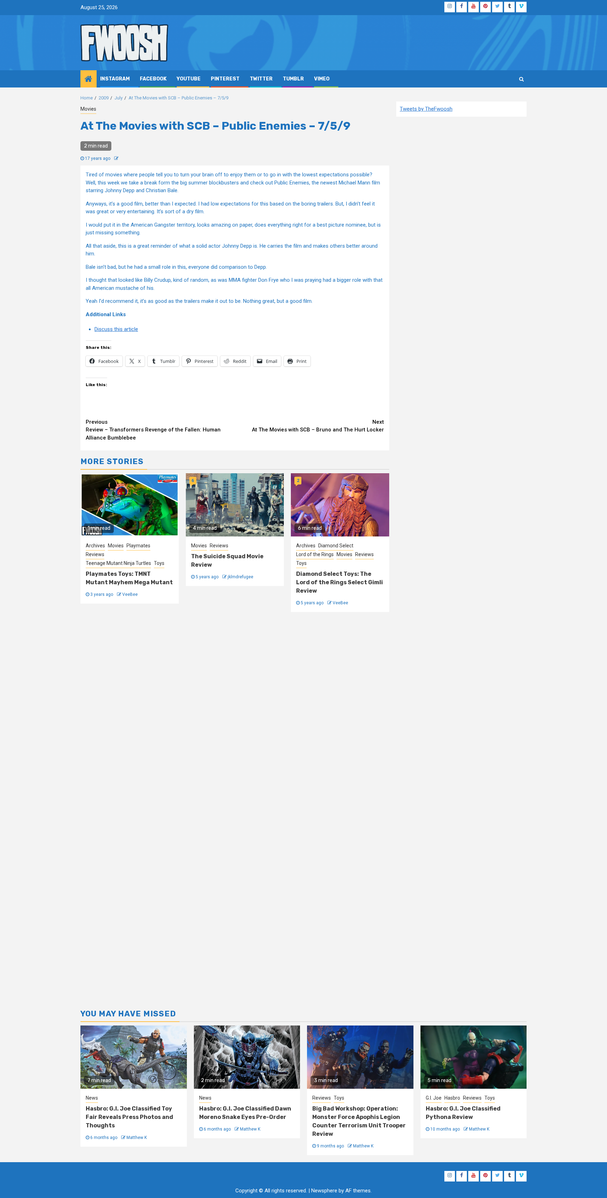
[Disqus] (234, 714)
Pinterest (225, 79)
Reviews (95, 554)
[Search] (521, 79)
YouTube (189, 79)
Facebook (153, 79)
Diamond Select (335, 545)
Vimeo (321, 79)
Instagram (115, 79)
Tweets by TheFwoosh (426, 109)
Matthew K (136, 1137)
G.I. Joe (434, 1098)
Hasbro (452, 1098)
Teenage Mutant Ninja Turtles (118, 563)
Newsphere (324, 1190)
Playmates (138, 545)
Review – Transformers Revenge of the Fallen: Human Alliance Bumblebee (153, 430)
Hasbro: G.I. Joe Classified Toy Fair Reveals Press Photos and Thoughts (129, 1117)
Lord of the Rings (315, 554)
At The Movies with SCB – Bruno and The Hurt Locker (318, 426)
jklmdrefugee (240, 576)
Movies (88, 109)
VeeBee (130, 594)
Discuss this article (116, 329)
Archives (95, 545)
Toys (159, 563)
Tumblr (293, 79)
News (92, 1098)
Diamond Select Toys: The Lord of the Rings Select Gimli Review (339, 582)
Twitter (261, 79)
